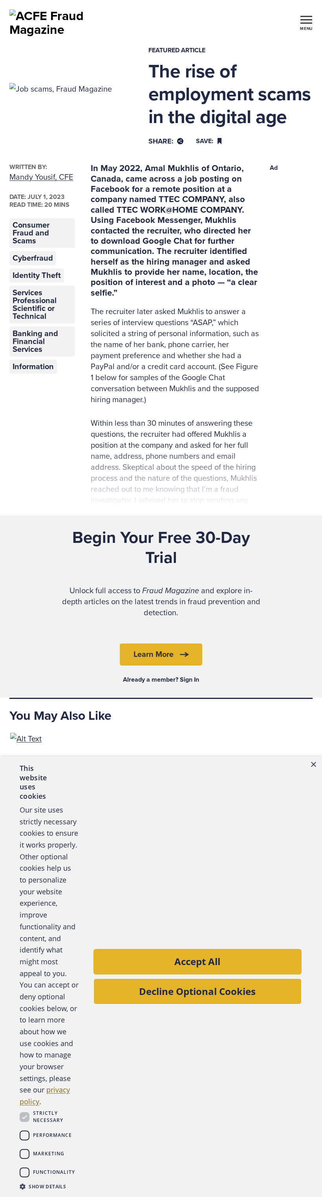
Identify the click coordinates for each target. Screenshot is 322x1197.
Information (33, 366)
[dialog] (161, 976)
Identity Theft (37, 275)
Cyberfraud (33, 258)
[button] (49, 1186)
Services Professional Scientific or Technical (35, 304)
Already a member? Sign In (161, 680)
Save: (204, 141)
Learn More (154, 654)
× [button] (313, 765)
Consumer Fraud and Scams (31, 233)
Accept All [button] (197, 961)
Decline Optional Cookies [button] (197, 991)
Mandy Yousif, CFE (41, 177)
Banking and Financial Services (35, 341)
